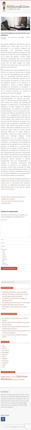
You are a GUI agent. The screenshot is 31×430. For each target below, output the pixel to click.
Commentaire (3, 220)
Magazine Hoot (14, 426)
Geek (3, 376)
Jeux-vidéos (5, 352)
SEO (13, 379)
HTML (8, 377)
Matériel (22, 37)
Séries (4, 365)
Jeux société (5, 350)
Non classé (5, 361)
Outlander (5, 363)
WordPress (24, 426)
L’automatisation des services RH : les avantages (16, 302)
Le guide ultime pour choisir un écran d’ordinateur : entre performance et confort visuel (14, 307)
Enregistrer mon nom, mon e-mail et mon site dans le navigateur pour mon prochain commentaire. (4, 257)
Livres (4, 356)
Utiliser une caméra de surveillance (11, 179)
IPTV (11, 377)
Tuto (3, 367)
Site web (3, 246)
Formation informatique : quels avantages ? (14, 292)
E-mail (2, 242)
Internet (4, 348)
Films (3, 346)
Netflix (14, 377)
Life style (4, 354)
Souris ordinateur (19, 379)
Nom (2, 239)
